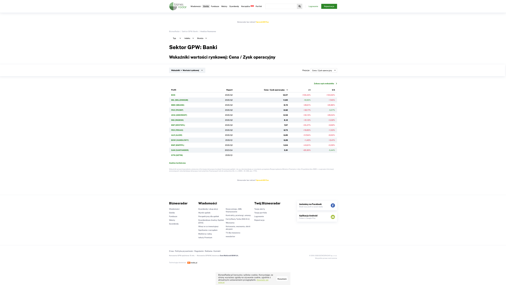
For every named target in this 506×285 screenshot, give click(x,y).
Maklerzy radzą (205, 234)
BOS (173, 95)
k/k (333, 90)
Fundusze (215, 6)
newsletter (230, 236)
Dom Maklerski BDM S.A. (229, 255)
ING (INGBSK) (177, 120)
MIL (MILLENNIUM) (179, 100)
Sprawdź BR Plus (262, 22)
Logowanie (313, 6)
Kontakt (217, 251)
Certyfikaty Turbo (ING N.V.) (238, 219)
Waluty (224, 6)
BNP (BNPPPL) (177, 145)
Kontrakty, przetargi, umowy (238, 215)
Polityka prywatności (184, 251)
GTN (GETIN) (177, 155)
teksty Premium (205, 237)
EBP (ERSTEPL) (178, 125)
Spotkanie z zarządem (207, 230)
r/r (309, 90)
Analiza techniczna (177, 163)
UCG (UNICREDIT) (179, 115)
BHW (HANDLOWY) (180, 140)
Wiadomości (196, 6)
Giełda (206, 6)
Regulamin (199, 251)
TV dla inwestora (233, 233)
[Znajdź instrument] (299, 6)
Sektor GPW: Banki (190, 31)
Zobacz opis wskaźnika (324, 83)
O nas (171, 251)
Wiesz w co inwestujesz (208, 226)
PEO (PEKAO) (177, 130)
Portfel (259, 6)
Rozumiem (282, 279)
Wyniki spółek (204, 213)
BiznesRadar (174, 31)
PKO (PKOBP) (177, 110)
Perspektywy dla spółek (208, 216)
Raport (229, 90)
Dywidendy (234, 6)
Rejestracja (329, 6)
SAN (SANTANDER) (180, 150)
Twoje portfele (260, 213)
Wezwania (230, 223)
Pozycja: (306, 70)
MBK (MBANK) (177, 105)
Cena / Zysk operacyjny (274, 90)
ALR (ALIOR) (176, 135)
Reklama (208, 251)
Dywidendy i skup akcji (208, 209)
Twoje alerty (259, 209)
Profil (173, 90)
